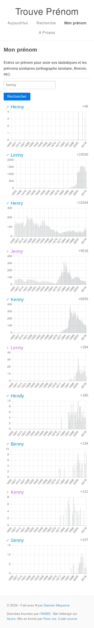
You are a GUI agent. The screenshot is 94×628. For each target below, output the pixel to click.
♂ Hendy (15, 395)
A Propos (47, 32)
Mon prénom (75, 22)
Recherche (46, 22)
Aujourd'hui (18, 22)
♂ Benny (15, 443)
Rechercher (17, 96)
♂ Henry (14, 203)
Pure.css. (50, 619)
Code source (67, 619)
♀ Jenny (14, 251)
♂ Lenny (14, 154)
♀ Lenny (14, 347)
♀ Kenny (15, 492)
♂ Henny (15, 106)
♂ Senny (15, 540)
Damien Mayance (57, 605)
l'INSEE (45, 614)
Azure (11, 619)
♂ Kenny (15, 299)
